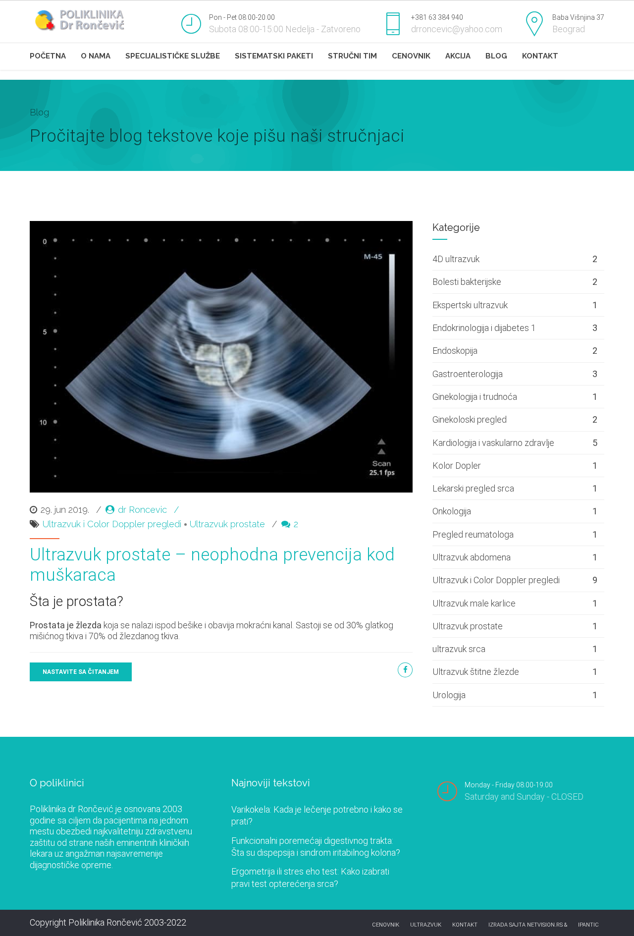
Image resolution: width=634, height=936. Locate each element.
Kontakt (540, 56)
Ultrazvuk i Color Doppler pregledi (112, 524)
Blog (496, 56)
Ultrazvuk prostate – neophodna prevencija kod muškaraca (212, 565)
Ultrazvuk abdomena (471, 557)
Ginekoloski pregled (469, 419)
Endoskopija (454, 350)
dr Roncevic (142, 509)
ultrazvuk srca (458, 649)
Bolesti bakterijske (466, 281)
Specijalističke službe (172, 56)
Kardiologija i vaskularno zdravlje (493, 443)
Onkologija (451, 511)
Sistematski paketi (274, 56)
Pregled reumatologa (473, 534)
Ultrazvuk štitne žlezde (475, 671)
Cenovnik (411, 56)
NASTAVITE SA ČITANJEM (81, 671)
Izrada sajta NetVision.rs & (527, 925)
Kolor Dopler (456, 465)
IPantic (588, 925)
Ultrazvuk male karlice (474, 603)
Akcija (458, 56)
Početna (48, 56)
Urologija (449, 695)
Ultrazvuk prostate (227, 524)
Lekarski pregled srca (473, 488)
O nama (95, 56)
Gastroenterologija (467, 374)
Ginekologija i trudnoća (474, 396)
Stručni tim (352, 56)
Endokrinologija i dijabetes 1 (484, 328)
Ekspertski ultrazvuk (470, 305)
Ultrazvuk (425, 925)
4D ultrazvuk (455, 259)
